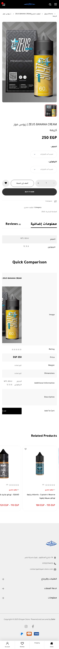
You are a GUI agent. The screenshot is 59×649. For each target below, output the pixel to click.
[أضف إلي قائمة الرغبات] (5, 183)
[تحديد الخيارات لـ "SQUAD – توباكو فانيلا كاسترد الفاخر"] (16, 506)
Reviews (13, 224)
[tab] (41, 224)
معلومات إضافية (44, 224)
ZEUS (43, 212)
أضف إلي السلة (22, 183)
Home (51, 14)
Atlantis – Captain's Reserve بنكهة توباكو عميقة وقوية (41, 496)
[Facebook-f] (33, 626)
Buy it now (29, 192)
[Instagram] (26, 626)
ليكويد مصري (35, 14)
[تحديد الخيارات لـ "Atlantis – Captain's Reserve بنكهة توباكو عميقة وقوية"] (52, 506)
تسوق (46, 14)
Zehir (53, 620)
